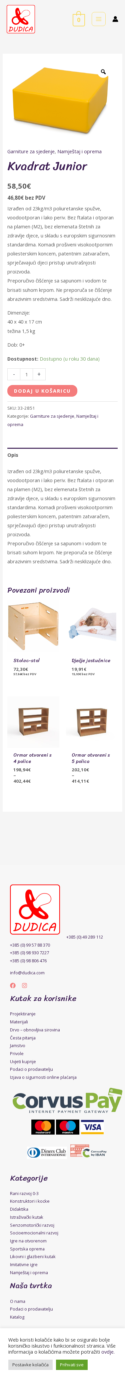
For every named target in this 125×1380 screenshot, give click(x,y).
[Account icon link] (115, 19)
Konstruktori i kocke (30, 1201)
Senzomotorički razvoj (32, 1225)
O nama (17, 1301)
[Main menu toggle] (99, 19)
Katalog (17, 1317)
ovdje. (108, 1351)
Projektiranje (23, 1014)
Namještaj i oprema (79, 151)
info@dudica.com (27, 973)
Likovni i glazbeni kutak (33, 1256)
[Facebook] (13, 985)
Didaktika (19, 1209)
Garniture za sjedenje (31, 151)
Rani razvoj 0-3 (24, 1193)
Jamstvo (17, 1045)
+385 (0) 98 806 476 (28, 961)
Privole (17, 1053)
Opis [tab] (12, 454)
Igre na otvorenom (28, 1241)
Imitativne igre (24, 1264)
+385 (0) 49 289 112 (84, 937)
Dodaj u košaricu (42, 390)
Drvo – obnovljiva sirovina (35, 1030)
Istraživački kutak (26, 1217)
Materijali (19, 1022)
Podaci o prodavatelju (31, 1069)
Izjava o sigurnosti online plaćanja (43, 1077)
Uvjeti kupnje (23, 1061)
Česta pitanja (23, 1038)
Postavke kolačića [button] (30, 1365)
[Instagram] (24, 985)
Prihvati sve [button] (72, 1365)
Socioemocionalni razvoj (34, 1233)
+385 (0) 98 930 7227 (29, 953)
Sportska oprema (27, 1249)
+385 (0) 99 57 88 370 (30, 945)
